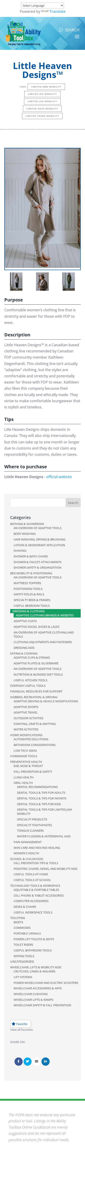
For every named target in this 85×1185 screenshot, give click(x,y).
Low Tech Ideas (25, 750)
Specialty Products (32, 819)
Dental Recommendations (37, 787)
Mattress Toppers (27, 583)
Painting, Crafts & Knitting (35, 724)
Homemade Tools (23, 756)
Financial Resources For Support (36, 691)
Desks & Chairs (25, 907)
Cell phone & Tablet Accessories (39, 895)
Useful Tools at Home (31, 874)
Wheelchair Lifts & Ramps (33, 1000)
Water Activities (26, 729)
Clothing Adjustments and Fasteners (43, 642)
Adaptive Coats (25, 621)
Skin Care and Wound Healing (37, 848)
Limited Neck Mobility (42, 108)
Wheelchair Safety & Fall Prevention (42, 1005)
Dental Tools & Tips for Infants (41, 798)
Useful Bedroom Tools (32, 606)
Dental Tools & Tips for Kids (39, 804)
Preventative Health (26, 762)
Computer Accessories (31, 901)
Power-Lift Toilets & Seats (34, 939)
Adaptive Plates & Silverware (36, 663)
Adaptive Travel (26, 712)
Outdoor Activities (28, 718)
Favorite (21, 1024)
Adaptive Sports (26, 707)
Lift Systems (23, 977)
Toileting (17, 918)
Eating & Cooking (23, 653)
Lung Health (24, 777)
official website (59, 476)
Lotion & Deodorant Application (39, 545)
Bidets (18, 922)
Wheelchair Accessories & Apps (38, 988)
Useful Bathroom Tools (33, 950)
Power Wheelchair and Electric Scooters (46, 983)
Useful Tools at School (32, 880)
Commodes (22, 928)
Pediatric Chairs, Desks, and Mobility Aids (45, 869)
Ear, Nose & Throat (28, 766)
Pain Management (27, 842)
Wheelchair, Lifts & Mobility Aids (35, 967)
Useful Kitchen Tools (30, 680)
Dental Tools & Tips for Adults (41, 793)
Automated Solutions (31, 739)
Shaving (20, 551)
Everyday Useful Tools (28, 686)
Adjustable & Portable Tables (36, 890)
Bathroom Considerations (35, 745)
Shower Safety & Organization (37, 567)
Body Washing (25, 534)
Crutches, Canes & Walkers (34, 971)
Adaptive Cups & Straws (32, 657)
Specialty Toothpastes (34, 825)
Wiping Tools (24, 956)
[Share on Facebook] (19, 1061)
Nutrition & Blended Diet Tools (38, 674)
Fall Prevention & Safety (33, 772)
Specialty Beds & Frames (32, 600)
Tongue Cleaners (30, 830)
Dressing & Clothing (28, 611)
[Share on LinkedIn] (45, 1061)
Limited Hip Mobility (42, 94)
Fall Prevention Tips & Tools (36, 863)
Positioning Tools (28, 589)
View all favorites (21, 1030)
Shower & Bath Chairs (31, 556)
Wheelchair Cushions (31, 994)
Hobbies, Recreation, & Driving (33, 697)
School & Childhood (26, 859)
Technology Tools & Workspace (35, 886)
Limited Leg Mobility (42, 101)
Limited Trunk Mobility (42, 115)
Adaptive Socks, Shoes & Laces (36, 627)
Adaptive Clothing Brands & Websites (45, 615)
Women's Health (26, 853)
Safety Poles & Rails (29, 594)
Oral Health (23, 783)
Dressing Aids (24, 648)
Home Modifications (26, 735)
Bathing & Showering (27, 524)
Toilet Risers (23, 945)
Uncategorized (22, 961)
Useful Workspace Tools (33, 912)
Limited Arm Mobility (46, 86)
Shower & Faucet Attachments (37, 562)
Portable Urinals (27, 933)
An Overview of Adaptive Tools (37, 528)
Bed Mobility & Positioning (31, 573)
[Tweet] (28, 1061)
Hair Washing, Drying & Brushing (39, 539)
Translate (57, 11)
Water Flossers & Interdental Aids (43, 836)
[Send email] (36, 1061)
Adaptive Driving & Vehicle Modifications (46, 701)
